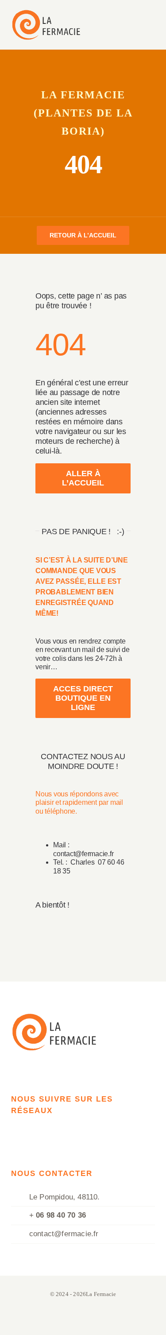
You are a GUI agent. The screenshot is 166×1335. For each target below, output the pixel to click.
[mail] (19, 1131)
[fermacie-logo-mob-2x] (45, 13)
